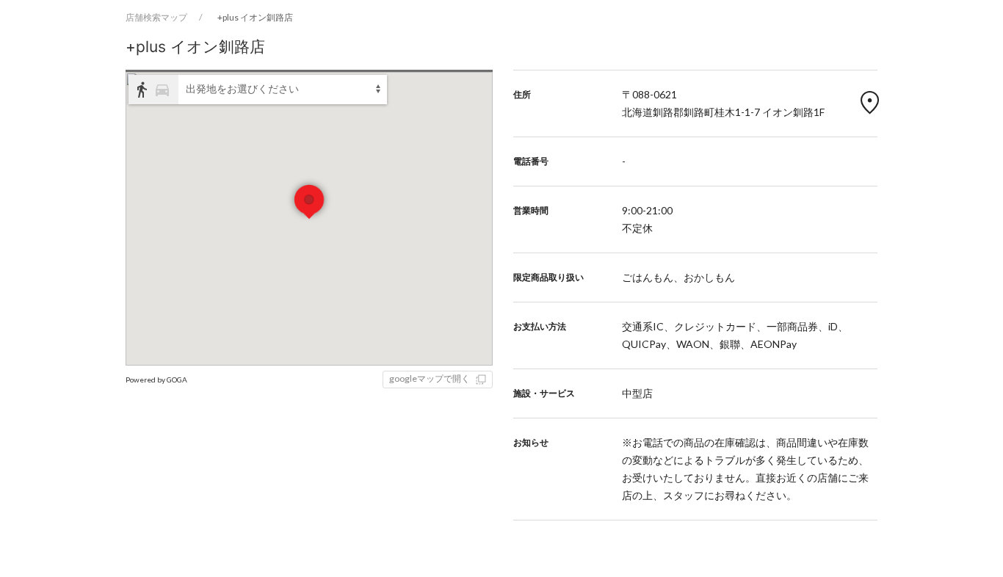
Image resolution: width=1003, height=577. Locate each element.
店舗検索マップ (156, 17)
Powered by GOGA (156, 379)
